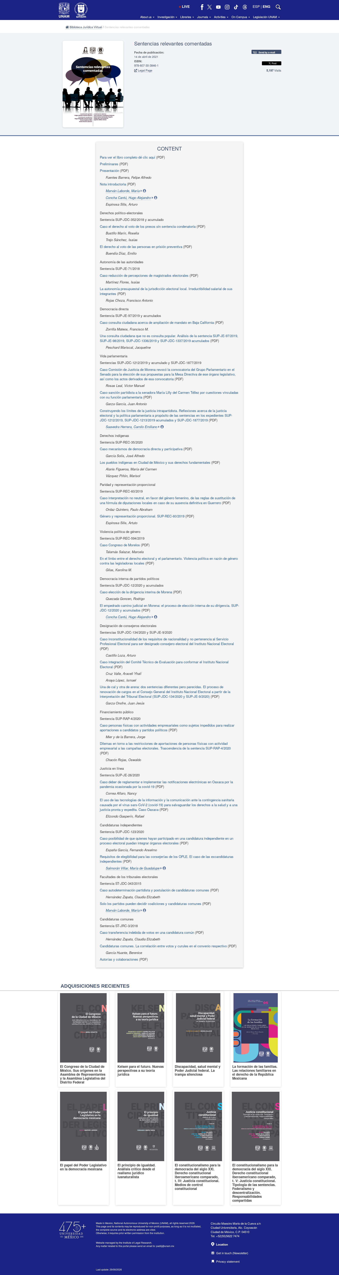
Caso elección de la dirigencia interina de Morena (136, 591)
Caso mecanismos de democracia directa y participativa (141, 448)
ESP (256, 6)
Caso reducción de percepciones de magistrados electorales (144, 275)
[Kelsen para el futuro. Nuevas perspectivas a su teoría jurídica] (141, 1039)
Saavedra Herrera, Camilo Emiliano (131, 426)
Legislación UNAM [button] (265, 17)
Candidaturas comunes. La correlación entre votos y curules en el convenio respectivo (163, 945)
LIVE (186, 6)
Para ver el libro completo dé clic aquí (127, 157)
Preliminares (109, 163)
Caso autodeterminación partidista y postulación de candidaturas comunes (154, 890)
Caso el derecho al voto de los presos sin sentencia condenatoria (148, 226)
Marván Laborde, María (123, 190)
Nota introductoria (113, 183)
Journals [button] (203, 17)
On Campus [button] (239, 17)
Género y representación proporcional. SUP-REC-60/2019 (142, 516)
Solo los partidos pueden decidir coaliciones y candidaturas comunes (150, 903)
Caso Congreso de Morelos (120, 544)
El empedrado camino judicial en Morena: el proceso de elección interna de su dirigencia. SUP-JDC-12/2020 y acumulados (169, 608)
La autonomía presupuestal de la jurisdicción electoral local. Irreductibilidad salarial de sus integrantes (166, 291)
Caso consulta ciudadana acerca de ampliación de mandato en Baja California (157, 322)
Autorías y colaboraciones (119, 959)
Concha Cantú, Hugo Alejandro (128, 197)
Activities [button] (220, 17)
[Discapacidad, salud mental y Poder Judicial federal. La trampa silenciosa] (198, 1039)
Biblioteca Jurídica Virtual (85, 27)
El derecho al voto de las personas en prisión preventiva (141, 246)
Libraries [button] (186, 17)
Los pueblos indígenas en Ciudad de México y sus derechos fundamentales (155, 462)
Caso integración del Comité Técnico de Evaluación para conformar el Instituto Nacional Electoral (164, 664)
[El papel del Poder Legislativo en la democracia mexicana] (83, 1147)
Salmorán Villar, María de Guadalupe (132, 868)
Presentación (109, 170)
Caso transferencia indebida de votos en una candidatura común (147, 932)
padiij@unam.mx (165, 1246)
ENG (266, 6)
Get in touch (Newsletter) (232, 1253)
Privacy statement (228, 1261)
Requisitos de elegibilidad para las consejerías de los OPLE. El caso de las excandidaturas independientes (166, 859)
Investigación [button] (166, 17)
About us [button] (146, 17)
